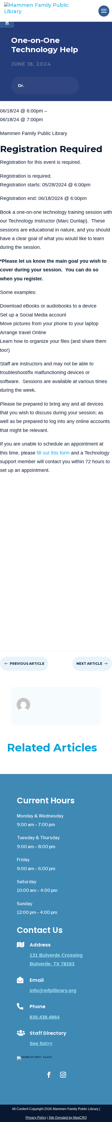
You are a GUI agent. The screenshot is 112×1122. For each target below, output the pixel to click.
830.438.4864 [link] (45, 1017)
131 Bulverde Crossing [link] (56, 955)
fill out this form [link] (53, 453)
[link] (45, 11)
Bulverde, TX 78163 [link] (52, 964)
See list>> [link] (41, 1043)
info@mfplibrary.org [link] (53, 990)
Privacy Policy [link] (36, 1118)
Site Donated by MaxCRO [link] (68, 1118)
